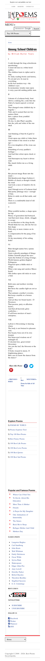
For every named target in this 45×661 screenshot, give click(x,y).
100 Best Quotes (16, 452)
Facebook (14, 618)
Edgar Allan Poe (18, 566)
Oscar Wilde (16, 557)
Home (10, 42)
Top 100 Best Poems (18, 434)
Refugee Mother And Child (23, 528)
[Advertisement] (22, 404)
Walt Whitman (17, 551)
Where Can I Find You (21, 494)
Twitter (13, 621)
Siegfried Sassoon (19, 580)
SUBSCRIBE (17, 605)
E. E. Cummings (18, 583)
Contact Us (30, 6)
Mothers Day (18, 531)
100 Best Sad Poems (18, 457)
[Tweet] (31, 365)
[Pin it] (11, 369)
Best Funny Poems (17, 438)
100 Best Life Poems (18, 443)
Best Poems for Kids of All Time (27, 383)
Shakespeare (17, 563)
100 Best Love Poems (18, 448)
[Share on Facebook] (26, 365)
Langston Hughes (19, 542)
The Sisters (17, 521)
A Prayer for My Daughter (23, 511)
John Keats (16, 548)
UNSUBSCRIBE (18, 608)
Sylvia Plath (16, 560)
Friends (16, 507)
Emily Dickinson (18, 554)
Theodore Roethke (19, 577)
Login (13, 6)
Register (21, 6)
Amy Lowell (16, 569)
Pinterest (13, 623)
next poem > (32, 379)
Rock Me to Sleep (20, 524)
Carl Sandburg (17, 545)
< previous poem (12, 380)
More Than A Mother (21, 504)
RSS (12, 626)
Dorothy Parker (18, 572)
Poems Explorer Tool (18, 429)
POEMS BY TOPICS (18, 425)
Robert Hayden (18, 574)
